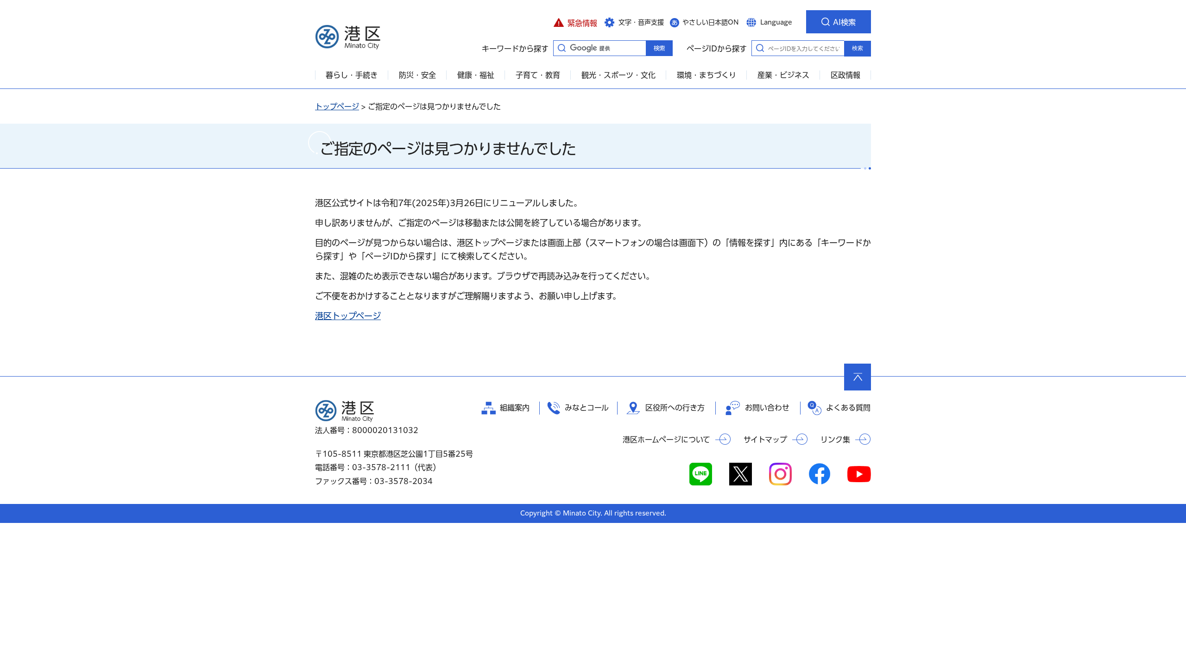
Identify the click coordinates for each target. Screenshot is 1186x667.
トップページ (337, 106)
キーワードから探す (561, 47)
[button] (575, 21)
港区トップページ (348, 316)
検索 (857, 48)
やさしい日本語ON (710, 22)
